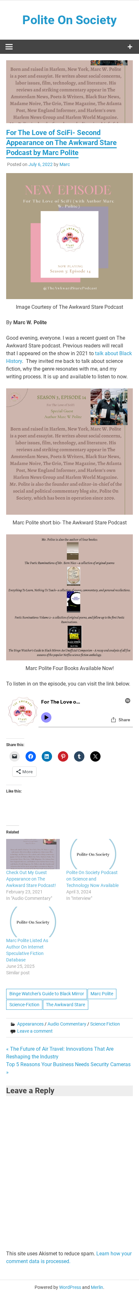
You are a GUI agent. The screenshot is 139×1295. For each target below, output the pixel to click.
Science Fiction (105, 1024)
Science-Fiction (24, 1004)
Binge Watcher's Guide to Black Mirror (46, 993)
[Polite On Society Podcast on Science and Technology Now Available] (93, 854)
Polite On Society (69, 20)
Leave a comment (35, 1031)
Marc (64, 164)
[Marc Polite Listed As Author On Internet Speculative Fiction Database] (33, 922)
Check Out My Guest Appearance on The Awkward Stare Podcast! (31, 879)
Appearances (30, 1024)
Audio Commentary (67, 1024)
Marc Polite (102, 993)
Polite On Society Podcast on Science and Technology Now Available (92, 879)
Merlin (97, 1287)
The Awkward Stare (65, 1004)
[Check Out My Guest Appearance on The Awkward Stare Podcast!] (33, 854)
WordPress (70, 1287)
